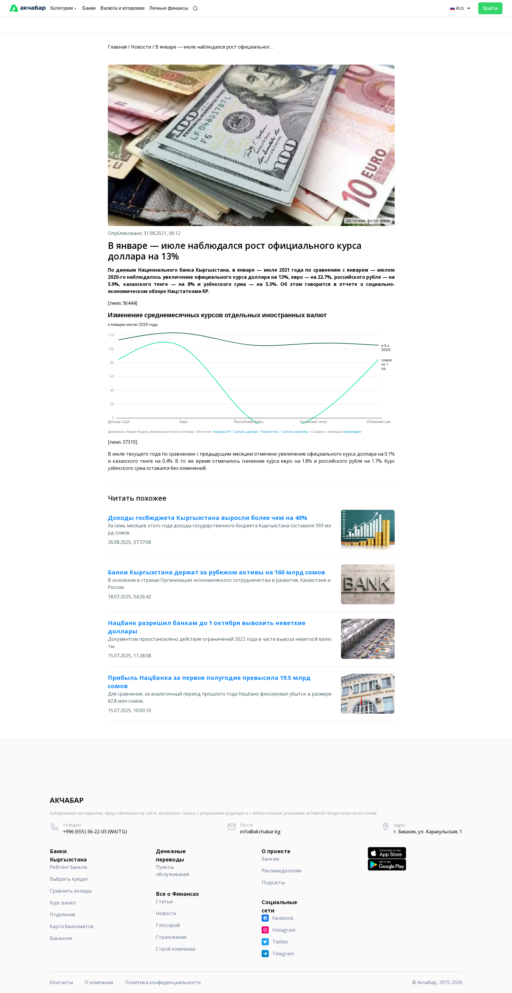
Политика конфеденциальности (163, 982)
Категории (61, 8)
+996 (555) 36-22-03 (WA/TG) (95, 831)
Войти (490, 8)
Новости (141, 47)
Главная (117, 47)
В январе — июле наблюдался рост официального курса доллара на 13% (239, 47)
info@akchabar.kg (260, 831)
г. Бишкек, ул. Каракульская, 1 (428, 831)
